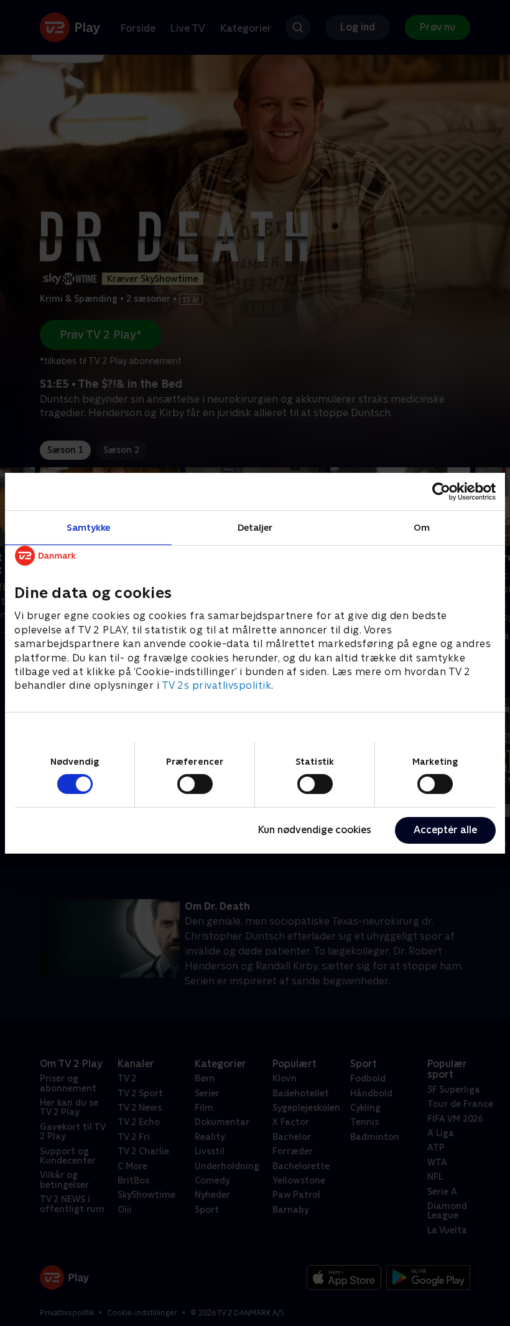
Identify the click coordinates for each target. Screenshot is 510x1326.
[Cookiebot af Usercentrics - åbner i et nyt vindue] (441, 491)
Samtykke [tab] (89, 526)
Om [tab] (422, 526)
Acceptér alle (445, 830)
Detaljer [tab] (255, 526)
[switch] (195, 784)
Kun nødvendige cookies (314, 830)
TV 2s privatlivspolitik (217, 685)
